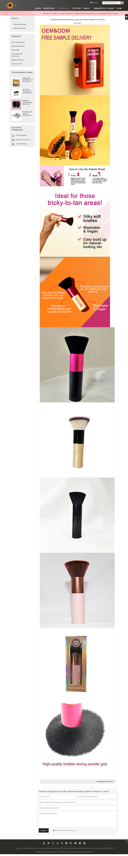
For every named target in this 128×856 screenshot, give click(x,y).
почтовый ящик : (71, 848)
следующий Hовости (106, 781)
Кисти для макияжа (18, 42)
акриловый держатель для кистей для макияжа (28, 80)
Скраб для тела (16, 64)
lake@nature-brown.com (23, 139)
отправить (44, 830)
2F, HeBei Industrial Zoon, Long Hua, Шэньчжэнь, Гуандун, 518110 (43, 848)
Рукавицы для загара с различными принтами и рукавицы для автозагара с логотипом (27, 115)
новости (55, 13)
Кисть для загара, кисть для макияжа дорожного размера (27, 93)
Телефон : (97, 848)
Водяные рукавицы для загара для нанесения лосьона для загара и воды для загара (27, 104)
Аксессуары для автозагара (17, 55)
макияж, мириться (17, 60)
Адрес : (18, 848)
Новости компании (66, 13)
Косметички (15, 50)
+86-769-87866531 (21, 135)
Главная (47, 13)
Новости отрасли (19, 28)
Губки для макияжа (18, 46)
